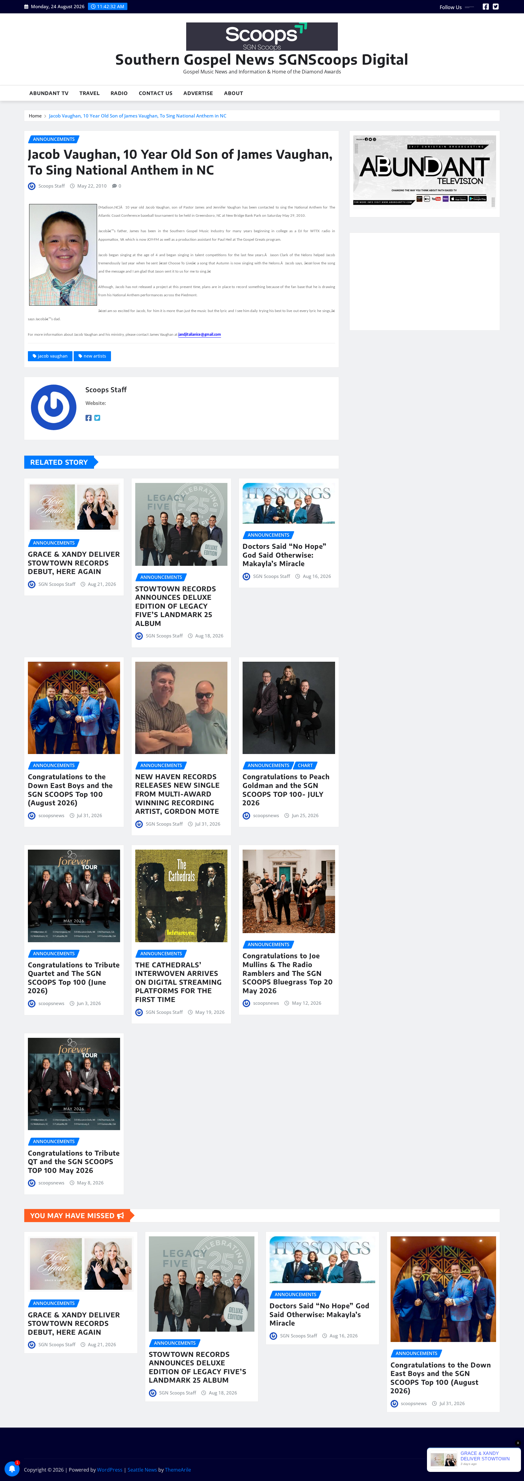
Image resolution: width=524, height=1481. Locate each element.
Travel (89, 93)
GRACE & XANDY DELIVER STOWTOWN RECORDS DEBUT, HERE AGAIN (74, 563)
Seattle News (142, 1469)
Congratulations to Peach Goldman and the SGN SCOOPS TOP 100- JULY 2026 (286, 789)
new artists (95, 356)
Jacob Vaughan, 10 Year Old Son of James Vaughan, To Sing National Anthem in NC (137, 116)
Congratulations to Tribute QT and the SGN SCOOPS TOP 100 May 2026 (74, 1161)
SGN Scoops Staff (57, 584)
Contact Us (156, 93)
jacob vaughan (53, 356)
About (233, 93)
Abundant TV (49, 93)
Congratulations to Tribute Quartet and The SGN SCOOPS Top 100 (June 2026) (74, 977)
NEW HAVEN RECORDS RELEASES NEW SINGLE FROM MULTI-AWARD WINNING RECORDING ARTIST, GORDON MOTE (177, 793)
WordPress (110, 1469)
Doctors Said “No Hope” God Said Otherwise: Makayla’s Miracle (285, 555)
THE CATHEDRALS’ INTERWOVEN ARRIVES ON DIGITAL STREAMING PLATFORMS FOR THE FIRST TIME (178, 982)
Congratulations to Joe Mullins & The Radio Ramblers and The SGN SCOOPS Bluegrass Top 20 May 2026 (288, 972)
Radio (119, 93)
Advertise (198, 93)
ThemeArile (178, 1469)
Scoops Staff (52, 186)
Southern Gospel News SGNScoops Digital (262, 59)
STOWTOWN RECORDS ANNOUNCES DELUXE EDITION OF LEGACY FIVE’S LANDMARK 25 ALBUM (175, 605)
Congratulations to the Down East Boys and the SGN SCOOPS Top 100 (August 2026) (70, 789)
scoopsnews (51, 815)
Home (35, 116)
